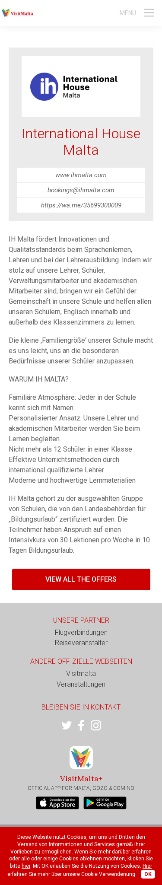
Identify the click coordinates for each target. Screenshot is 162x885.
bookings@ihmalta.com (81, 190)
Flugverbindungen (81, 632)
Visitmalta (81, 673)
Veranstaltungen (81, 684)
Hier (147, 866)
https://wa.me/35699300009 (81, 205)
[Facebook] (81, 725)
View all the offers (81, 579)
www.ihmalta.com (81, 175)
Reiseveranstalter (81, 643)
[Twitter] (66, 725)
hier (26, 866)
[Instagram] (96, 725)
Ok (148, 874)
